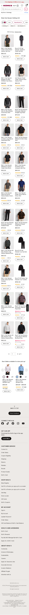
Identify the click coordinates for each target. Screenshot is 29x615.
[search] (3, 9)
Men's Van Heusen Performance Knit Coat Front (7, 307)
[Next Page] (18, 353)
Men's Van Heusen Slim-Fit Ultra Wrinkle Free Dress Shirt (7, 111)
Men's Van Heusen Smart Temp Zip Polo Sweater (7, 279)
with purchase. (14, 2)
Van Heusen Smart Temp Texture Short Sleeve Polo (20, 79)
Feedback (27, 308)
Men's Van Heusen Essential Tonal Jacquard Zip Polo (20, 166)
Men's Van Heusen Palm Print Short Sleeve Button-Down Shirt (7, 194)
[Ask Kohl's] (26, 9)
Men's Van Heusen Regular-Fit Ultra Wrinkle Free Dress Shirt (6, 79)
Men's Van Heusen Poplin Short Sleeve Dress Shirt (20, 194)
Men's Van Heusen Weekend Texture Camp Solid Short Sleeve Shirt (6, 166)
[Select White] (4, 377)
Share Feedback (14, 413)
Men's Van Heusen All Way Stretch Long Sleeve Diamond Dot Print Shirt (7, 336)
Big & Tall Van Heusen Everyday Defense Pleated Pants (7, 224)
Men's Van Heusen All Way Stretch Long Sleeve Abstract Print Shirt (7, 252)
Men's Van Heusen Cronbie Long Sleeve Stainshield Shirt (7, 139)
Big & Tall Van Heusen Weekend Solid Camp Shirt (21, 139)
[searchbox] (11, 9)
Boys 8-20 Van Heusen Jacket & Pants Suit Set (20, 50)
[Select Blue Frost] (17, 377)
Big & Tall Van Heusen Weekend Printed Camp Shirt (21, 224)
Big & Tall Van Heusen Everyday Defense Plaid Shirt (21, 307)
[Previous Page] (9, 353)
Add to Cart (6, 56)
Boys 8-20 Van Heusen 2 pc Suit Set (21, 251)
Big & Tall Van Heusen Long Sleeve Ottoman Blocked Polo (21, 336)
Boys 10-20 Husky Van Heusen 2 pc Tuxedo (21, 278)
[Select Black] (20, 377)
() (24, 55)
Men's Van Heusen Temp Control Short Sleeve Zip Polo (6, 50)
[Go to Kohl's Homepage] (7, 5)
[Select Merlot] (7, 377)
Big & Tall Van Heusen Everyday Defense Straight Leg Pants (21, 111)
